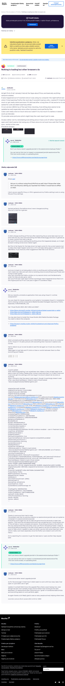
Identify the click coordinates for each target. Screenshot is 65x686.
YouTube (59, 682)
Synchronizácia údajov (42, 656)
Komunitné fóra (29, 4)
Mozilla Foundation (16, 668)
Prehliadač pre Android (42, 633)
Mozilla (5, 618)
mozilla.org (5, 679)
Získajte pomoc (40, 659)
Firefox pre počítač (41, 630)
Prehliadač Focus (40, 639)
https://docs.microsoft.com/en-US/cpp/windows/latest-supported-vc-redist (35, 310)
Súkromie (36, 679)
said (13, 179)
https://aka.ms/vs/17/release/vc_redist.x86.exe (25, 314)
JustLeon (10, 88)
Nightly (3, 656)
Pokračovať (32, 24)
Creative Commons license (19, 674)
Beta (2, 649)
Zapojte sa (45, 4)
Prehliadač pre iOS (41, 636)
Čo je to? (37, 649)
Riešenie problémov (15, 78)
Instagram (63, 682)
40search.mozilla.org (17, 405)
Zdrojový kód (5, 630)
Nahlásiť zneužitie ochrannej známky (13, 627)
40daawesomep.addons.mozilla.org (26, 397)
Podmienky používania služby (21, 679)
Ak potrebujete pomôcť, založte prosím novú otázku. (34, 59)
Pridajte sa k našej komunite (10, 636)
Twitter (3, 633)
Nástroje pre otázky (7, 30)
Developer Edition (7, 646)
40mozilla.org (37, 402)
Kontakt (11, 682)
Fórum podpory (11, 12)
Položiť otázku (37, 4)
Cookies (4, 682)
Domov (3, 12)
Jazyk (44, 666)
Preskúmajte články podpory (17, 4)
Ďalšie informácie (51, 46)
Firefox (19, 12)
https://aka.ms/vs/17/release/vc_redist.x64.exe (25, 312)
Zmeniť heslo (39, 652)
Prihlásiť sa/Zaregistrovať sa (56, 3)
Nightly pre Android (7, 659)
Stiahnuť (37, 627)
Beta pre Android (6, 652)
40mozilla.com (31, 399)
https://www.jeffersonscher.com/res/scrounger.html (29, 157)
